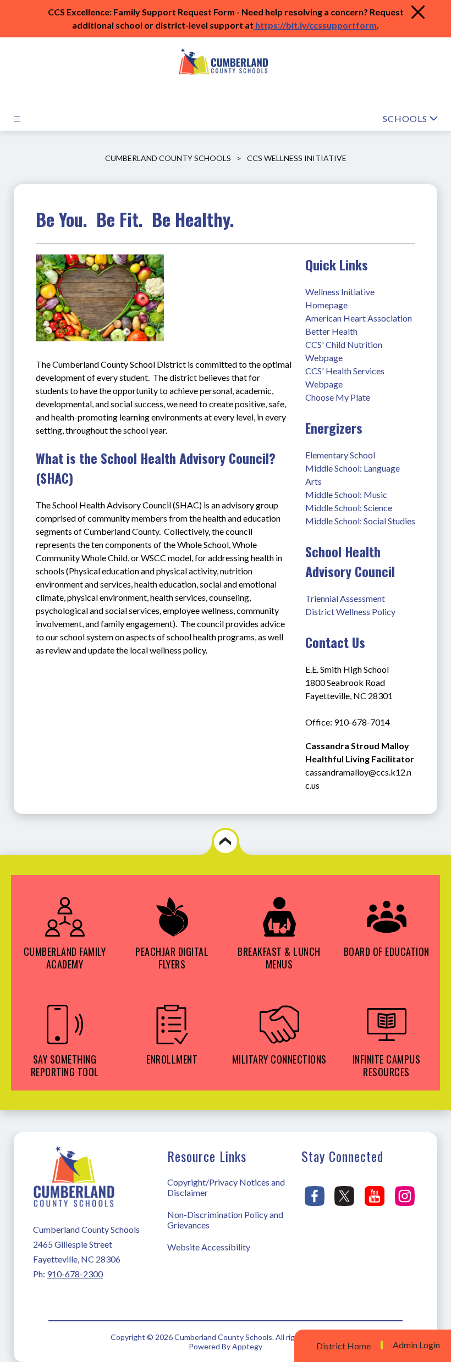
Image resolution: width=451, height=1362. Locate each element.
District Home (343, 1346)
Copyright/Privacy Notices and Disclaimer (226, 1187)
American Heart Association (359, 318)
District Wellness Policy (350, 611)
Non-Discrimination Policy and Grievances (225, 1219)
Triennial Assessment (345, 598)
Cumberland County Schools (168, 158)
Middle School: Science (348, 507)
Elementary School (340, 455)
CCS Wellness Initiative (296, 158)
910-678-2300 (75, 1274)
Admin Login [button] (416, 1345)
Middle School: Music (346, 494)
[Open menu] (17, 119)
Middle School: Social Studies (360, 521)
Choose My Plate (337, 397)
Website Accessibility (208, 1247)
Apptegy (247, 1346)
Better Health (331, 331)
